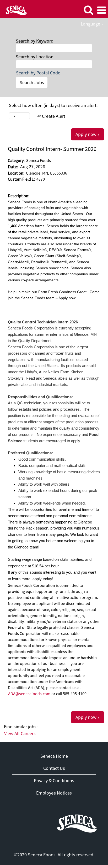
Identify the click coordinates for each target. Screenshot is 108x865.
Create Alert (53, 116)
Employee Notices (54, 793)
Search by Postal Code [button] (38, 73)
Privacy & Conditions (54, 780)
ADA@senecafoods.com (29, 693)
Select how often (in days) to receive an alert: (53, 105)
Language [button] (91, 24)
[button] (101, 10)
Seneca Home (54, 756)
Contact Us (54, 768)
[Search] (88, 10)
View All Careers (20, 733)
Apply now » (87, 134)
